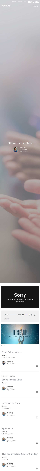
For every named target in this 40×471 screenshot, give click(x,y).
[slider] (12, 315)
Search (14, 1)
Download (7, 319)
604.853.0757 (22, 1)
